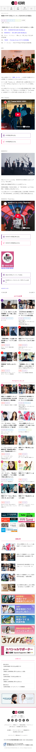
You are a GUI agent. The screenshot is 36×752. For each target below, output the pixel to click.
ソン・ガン (21, 348)
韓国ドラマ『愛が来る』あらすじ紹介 (26, 448)
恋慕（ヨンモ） (16, 77)
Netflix (20, 347)
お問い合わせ (12, 726)
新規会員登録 (22, 724)
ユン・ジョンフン (13, 505)
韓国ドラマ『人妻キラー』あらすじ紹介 (26, 474)
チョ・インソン (12, 372)
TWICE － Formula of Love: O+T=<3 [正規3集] (16, 40)
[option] (9, 699)
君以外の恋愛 (21, 324)
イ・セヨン (11, 456)
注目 (3, 345)
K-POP (23, 20)
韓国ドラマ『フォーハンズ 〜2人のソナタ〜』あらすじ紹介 (27, 339)
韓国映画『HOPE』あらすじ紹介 (8, 365)
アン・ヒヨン (25, 456)
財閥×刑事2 (11, 347)
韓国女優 (3, 348)
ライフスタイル (22, 429)
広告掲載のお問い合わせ (22, 726)
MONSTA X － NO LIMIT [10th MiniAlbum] (15, 32)
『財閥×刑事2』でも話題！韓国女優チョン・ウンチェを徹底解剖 (9, 340)
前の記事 (5, 292)
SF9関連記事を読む (11, 135)
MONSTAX (4, 288)
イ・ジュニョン (30, 347)
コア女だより (21, 431)
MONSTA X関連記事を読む (13, 236)
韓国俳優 (31, 372)
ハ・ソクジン (21, 457)
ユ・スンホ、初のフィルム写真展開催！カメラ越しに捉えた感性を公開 (8, 313)
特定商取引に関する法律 (18, 731)
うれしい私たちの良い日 (10, 504)
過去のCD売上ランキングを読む (14, 275)
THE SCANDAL (22, 320)
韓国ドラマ (27, 324)
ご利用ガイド (15, 724)
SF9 (7, 288)
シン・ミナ (4, 457)
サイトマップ (11, 735)
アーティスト (11, 20)
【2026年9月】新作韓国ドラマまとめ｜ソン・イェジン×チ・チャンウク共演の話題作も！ (26, 313)
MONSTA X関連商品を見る (13, 243)
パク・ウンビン (5, 481)
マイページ (29, 724)
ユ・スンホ (4, 320)
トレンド (18, 20)
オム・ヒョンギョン (5, 505)
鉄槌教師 (26, 372)
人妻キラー (32, 481)
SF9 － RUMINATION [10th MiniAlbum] (14, 30)
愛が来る (26, 457)
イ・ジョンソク (5, 456)
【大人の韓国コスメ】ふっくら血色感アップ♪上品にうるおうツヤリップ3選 (26, 425)
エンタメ (4, 20)
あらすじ (24, 347)
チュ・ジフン (9, 457)
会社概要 (9, 730)
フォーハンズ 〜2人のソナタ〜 (25, 349)
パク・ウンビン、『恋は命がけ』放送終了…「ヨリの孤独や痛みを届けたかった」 (8, 475)
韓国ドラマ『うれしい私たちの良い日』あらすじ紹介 (8, 496)
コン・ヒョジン (26, 481)
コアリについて (7, 724)
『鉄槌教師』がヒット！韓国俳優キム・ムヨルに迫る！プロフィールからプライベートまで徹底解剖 (26, 366)
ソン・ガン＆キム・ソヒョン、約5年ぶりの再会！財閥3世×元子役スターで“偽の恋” (9, 425)
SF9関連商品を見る (11, 141)
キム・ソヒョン (5, 431)
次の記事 (31, 292)
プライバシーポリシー (17, 730)
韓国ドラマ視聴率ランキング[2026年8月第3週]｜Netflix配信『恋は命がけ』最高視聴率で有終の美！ (9, 398)
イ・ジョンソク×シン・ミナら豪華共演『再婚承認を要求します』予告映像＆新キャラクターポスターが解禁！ (9, 449)
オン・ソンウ (24, 504)
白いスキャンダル (5, 433)
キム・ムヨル (21, 372)
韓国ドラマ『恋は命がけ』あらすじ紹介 (26, 496)
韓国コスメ (27, 431)
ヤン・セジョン (22, 505)
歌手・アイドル (5, 22)
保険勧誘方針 (26, 730)
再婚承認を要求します (6, 458)
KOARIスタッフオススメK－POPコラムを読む (17, 281)
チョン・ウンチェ (5, 347)
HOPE (3, 372)
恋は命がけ (11, 481)
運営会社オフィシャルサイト (22, 735)
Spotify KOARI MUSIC (7, 268)
